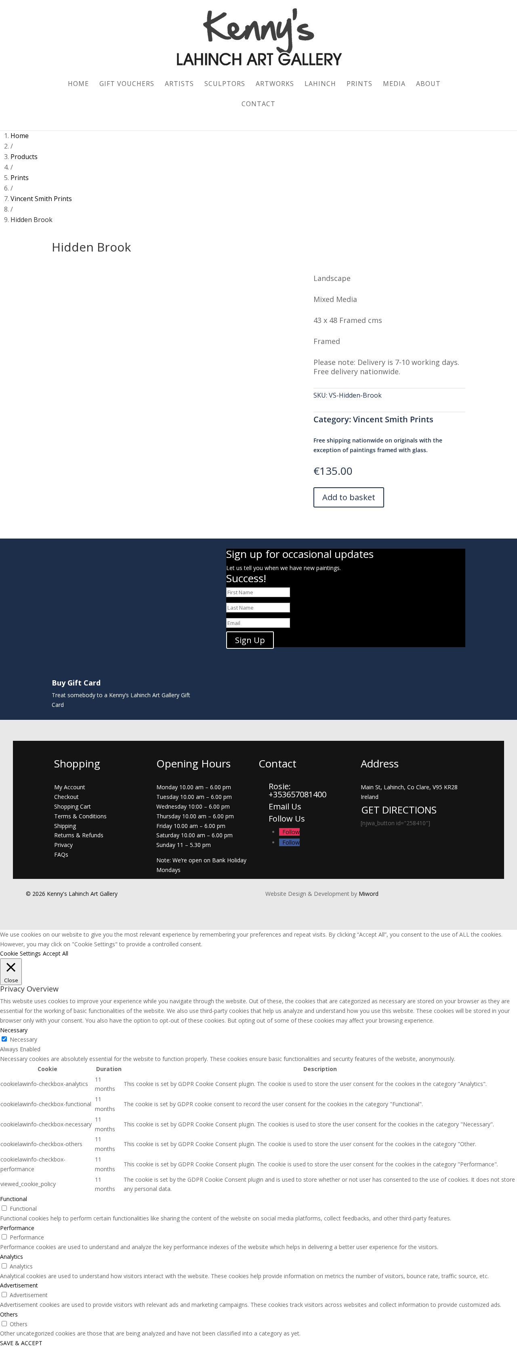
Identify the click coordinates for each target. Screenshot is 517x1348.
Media (394, 84)
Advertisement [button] (19, 1285)
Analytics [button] (11, 1256)
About (428, 84)
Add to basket (348, 497)
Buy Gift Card (76, 683)
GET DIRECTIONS (399, 809)
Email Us (285, 806)
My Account (69, 787)
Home (78, 84)
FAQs (61, 854)
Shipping (65, 826)
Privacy (63, 845)
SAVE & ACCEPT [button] (21, 1343)
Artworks (275, 84)
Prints (359, 84)
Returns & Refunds (78, 835)
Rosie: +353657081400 (298, 790)
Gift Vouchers (126, 84)
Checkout (66, 797)
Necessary (23, 1039)
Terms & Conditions (80, 816)
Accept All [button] (55, 953)
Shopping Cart (72, 806)
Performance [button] (17, 1228)
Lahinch (320, 84)
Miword (367, 893)
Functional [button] (13, 1199)
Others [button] (9, 1314)
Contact (258, 104)
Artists (179, 84)
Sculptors (224, 84)
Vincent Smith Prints (393, 419)
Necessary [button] (13, 1030)
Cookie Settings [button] (20, 953)
